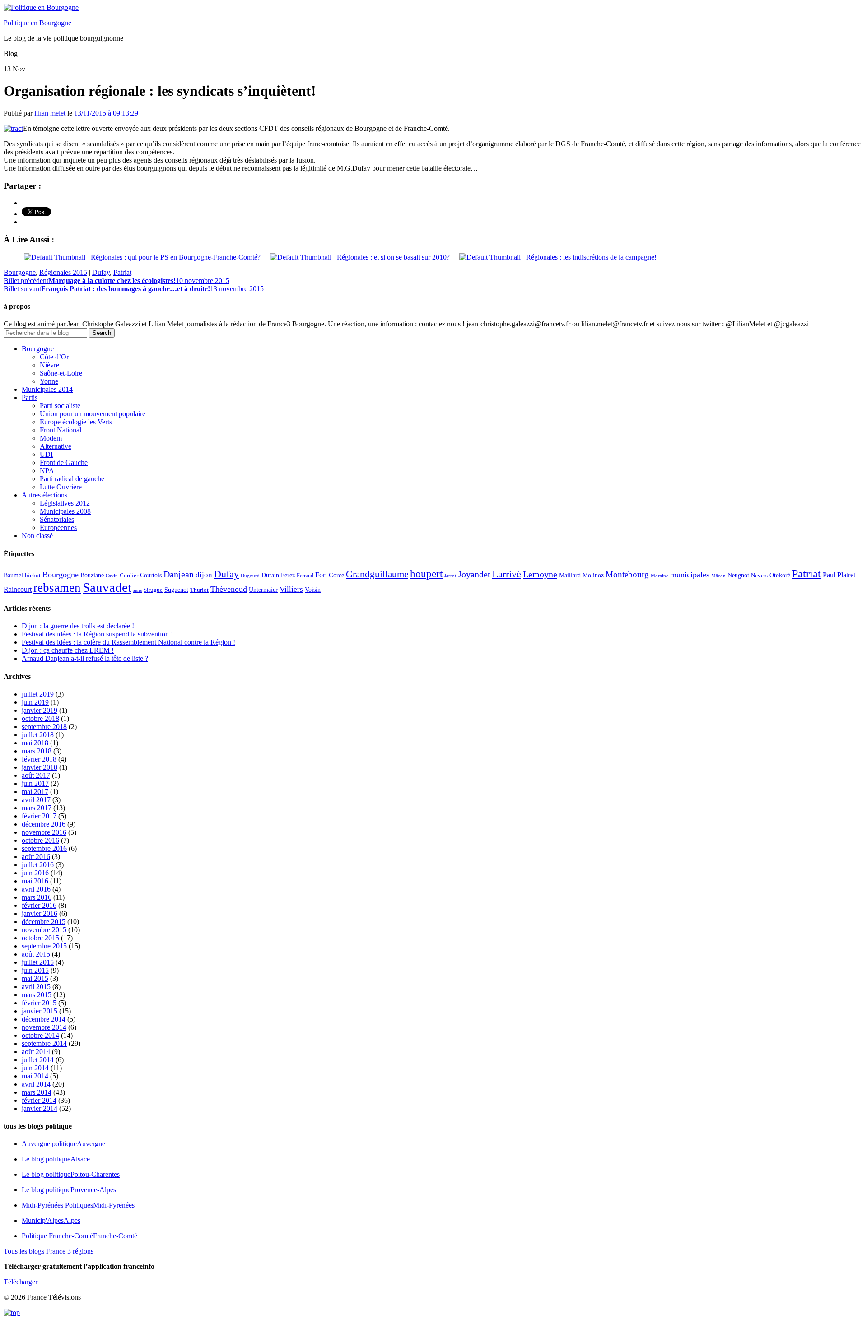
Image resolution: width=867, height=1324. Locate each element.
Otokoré (779, 575)
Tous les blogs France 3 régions (48, 1251)
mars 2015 (36, 995)
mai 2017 (35, 791)
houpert (426, 574)
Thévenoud (228, 589)
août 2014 (36, 1051)
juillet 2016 (38, 865)
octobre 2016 (40, 840)
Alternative (55, 446)
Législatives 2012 (65, 503)
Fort (321, 575)
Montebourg (627, 574)
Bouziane (92, 575)
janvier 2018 (39, 767)
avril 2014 (36, 1084)
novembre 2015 (44, 930)
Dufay (101, 272)
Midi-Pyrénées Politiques (78, 1205)
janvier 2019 (39, 710)
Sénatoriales (57, 519)
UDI (46, 454)
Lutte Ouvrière (61, 487)
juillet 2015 (38, 962)
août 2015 (36, 954)
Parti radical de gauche (72, 479)
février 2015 (39, 1003)
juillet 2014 (38, 1060)
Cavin (112, 575)
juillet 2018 (38, 735)
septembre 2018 (44, 726)
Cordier (129, 575)
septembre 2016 (44, 848)
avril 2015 (36, 986)
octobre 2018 (40, 718)
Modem (51, 438)
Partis (29, 397)
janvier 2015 (39, 1011)
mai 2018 (35, 743)
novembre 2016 (44, 832)
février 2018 (39, 759)
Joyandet (474, 574)
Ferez (288, 575)
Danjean (178, 574)
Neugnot (738, 575)
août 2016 (36, 856)
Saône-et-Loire (61, 373)
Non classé (37, 535)
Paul (829, 575)
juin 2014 (35, 1068)
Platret (846, 575)
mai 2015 (35, 978)
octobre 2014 (40, 1035)
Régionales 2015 (63, 272)
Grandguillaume (377, 574)
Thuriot (199, 590)
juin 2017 (35, 783)
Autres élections (44, 495)
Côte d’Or (54, 357)
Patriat (122, 272)
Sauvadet (107, 587)
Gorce (336, 575)
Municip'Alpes (51, 1220)
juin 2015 (35, 970)
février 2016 (39, 905)
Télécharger (20, 1282)
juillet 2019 (38, 694)
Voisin (313, 589)
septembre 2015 (44, 946)
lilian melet (49, 113)
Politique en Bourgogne (37, 23)
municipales (689, 574)
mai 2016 (35, 881)
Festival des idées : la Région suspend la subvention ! (97, 634)
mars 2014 (36, 1092)
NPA (47, 470)
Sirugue (153, 590)
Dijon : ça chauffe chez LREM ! (68, 650)
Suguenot (176, 589)
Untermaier (263, 589)
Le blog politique (56, 1159)
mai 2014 (35, 1076)
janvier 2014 (39, 1108)
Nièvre (49, 365)
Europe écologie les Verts (76, 422)
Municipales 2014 (47, 389)
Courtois (151, 575)
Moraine (659, 575)
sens (137, 590)
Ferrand (305, 576)
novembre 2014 (44, 1027)
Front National (60, 430)
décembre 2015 (43, 921)
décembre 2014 (43, 1019)
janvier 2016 (39, 913)
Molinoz (593, 575)
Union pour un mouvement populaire (92, 414)
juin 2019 (35, 702)
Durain (270, 575)
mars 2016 (36, 897)
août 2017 (36, 775)
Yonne (49, 381)
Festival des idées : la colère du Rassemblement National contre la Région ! (128, 642)
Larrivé (506, 574)
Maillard (570, 575)
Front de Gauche (64, 462)
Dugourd (250, 575)
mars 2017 (36, 808)
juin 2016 (35, 873)
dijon (204, 575)
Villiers (291, 589)
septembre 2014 (44, 1043)
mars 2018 (36, 751)
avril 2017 (36, 800)
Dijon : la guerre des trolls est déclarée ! (78, 626)
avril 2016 (36, 889)
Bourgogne (20, 272)
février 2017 (39, 816)
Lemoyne (540, 574)
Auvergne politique (63, 1143)
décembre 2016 (43, 824)
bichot (33, 575)
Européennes (58, 527)
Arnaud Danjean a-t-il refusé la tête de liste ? (85, 658)
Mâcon (718, 575)
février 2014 (39, 1100)
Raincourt (18, 589)
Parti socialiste (60, 405)
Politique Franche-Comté (79, 1236)
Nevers (759, 575)
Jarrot (450, 575)
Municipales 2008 (65, 511)
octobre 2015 (40, 938)
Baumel (13, 575)
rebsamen (57, 588)
